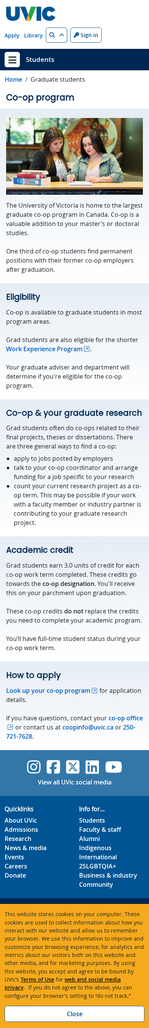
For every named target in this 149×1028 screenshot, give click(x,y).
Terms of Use (37, 979)
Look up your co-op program (48, 690)
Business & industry (108, 875)
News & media (26, 848)
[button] (56, 35)
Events (14, 857)
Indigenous (95, 848)
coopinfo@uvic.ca (87, 727)
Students (40, 59)
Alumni (89, 838)
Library (33, 35)
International (98, 857)
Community (96, 884)
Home (13, 79)
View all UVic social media (75, 782)
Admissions (21, 829)
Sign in (88, 35)
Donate (15, 875)
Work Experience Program (44, 349)
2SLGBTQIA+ (97, 866)
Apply (12, 35)
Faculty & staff (100, 829)
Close (75, 1014)
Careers (16, 866)
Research (18, 838)
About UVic (21, 820)
